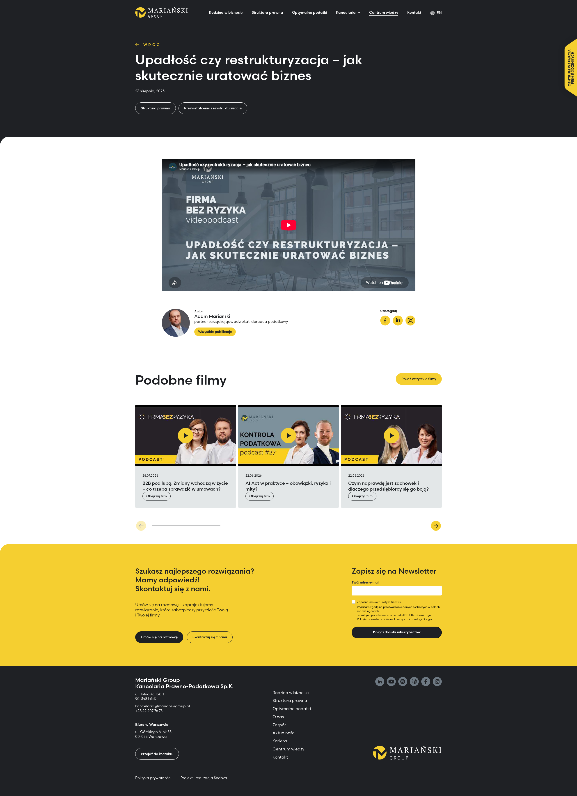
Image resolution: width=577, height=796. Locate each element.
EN (439, 12)
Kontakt (414, 12)
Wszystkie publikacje (215, 332)
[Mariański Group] (161, 12)
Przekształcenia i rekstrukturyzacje (213, 108)
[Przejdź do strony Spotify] (402, 682)
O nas (278, 716)
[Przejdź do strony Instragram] (437, 682)
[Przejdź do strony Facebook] (425, 682)
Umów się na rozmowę (159, 637)
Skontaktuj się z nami (209, 637)
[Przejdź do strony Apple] (414, 682)
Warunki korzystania (399, 619)
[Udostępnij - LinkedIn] (398, 321)
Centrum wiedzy (383, 12)
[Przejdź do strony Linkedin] (379, 682)
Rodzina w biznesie (226, 12)
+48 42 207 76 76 (149, 710)
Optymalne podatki (309, 12)
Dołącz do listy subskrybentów (397, 632)
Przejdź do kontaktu (157, 754)
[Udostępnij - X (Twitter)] (410, 321)
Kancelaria (346, 12)
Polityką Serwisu (390, 602)
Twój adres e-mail (365, 582)
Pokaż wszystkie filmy (418, 379)
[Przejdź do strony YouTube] (391, 682)
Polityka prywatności (370, 619)
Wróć (152, 44)
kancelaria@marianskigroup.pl (163, 706)
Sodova (220, 777)
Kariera (279, 740)
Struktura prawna (267, 12)
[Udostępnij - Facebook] (385, 321)
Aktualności (283, 732)
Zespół (279, 724)
